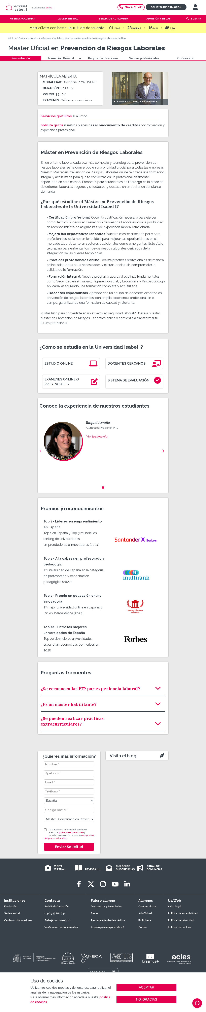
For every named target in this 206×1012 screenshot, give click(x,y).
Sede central (12, 913)
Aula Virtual (145, 913)
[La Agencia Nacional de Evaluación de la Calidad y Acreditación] (92, 958)
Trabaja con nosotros (57, 920)
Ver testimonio (96, 436)
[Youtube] (115, 884)
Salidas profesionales (144, 58)
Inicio (11, 38)
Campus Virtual (147, 906)
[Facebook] (79, 884)
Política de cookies (179, 927)
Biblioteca (144, 920)
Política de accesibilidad (183, 913)
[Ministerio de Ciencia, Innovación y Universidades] (34, 958)
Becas (94, 913)
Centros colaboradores (18, 920)
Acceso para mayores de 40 (107, 927)
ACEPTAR (146, 987)
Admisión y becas (158, 18)
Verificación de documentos (61, 927)
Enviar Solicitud (69, 847)
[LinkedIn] (127, 884)
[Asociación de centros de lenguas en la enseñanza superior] (179, 959)
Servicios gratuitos (56, 116)
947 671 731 (134, 7)
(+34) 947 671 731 (54, 913)
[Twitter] (91, 884)
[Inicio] (43, 8)
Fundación (10, 906)
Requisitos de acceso (103, 58)
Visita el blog (123, 755)
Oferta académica (27, 38)
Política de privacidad (181, 920)
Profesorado (185, 58)
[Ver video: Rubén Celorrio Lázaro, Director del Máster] (140, 88)
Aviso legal (174, 906)
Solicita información (166, 7)
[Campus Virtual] (195, 7)
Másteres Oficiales (52, 38)
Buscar (196, 18)
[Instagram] (103, 884)
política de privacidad (71, 832)
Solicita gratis (52, 125)
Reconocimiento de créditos (108, 920)
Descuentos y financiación (106, 906)
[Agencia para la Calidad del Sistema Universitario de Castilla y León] (121, 958)
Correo (142, 927)
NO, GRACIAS (146, 999)
